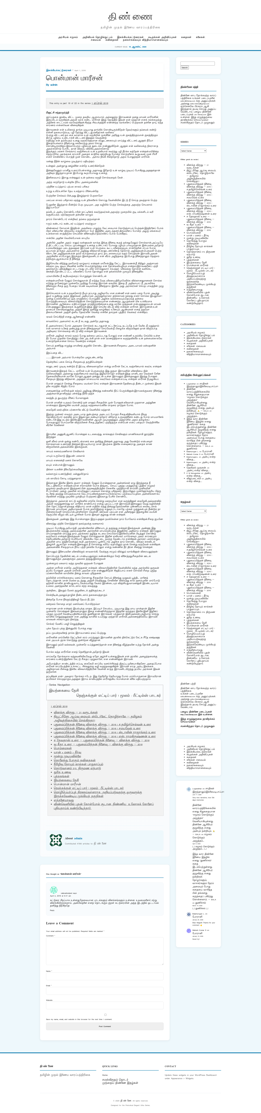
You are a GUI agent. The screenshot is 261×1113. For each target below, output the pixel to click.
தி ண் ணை (130, 15)
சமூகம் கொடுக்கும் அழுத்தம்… (197, 415)
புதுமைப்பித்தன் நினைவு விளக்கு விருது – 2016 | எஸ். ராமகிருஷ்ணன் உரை (105, 737)
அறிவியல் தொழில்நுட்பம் (97, 37)
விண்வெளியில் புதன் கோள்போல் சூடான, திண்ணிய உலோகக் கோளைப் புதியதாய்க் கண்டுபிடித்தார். (198, 298)
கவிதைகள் (111, 40)
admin (53, 85)
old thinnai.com (200, 114)
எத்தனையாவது (64, 800)
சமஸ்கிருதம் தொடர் (115, 1080)
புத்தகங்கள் (61, 776)
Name (49, 971)
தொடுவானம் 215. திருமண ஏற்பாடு (77, 768)
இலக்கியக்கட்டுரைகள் (130, 37)
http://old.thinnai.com (188, 714)
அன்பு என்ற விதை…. (198, 470)
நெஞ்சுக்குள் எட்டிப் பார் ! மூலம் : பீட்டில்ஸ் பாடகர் (118, 695)
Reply (52, 910)
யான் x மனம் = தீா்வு (67, 752)
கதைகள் (186, 37)
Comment (50, 935)
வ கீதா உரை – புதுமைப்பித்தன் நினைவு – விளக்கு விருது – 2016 (98, 745)
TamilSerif (191, 721)
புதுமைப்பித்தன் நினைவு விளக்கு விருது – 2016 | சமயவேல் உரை (97, 729)
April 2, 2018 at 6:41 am (60, 895)
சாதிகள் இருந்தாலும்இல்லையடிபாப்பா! (202, 385)
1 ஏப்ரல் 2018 (100, 103)
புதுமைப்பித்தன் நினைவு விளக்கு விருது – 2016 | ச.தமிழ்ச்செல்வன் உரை (102, 725)
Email (49, 985)
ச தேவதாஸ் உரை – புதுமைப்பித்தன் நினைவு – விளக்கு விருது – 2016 (101, 740)
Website (49, 1000)
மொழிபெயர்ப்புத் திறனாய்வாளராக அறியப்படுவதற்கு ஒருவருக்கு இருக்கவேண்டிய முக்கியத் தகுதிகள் (98, 794)
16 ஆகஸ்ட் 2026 (137, 46)
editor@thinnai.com (187, 101)
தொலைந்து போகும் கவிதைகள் (75, 760)
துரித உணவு (62, 772)
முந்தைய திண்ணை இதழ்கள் (120, 1083)
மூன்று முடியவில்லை (67, 756)
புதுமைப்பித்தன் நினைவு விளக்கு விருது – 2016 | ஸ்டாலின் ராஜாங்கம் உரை (105, 732)
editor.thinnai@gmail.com (199, 103)
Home (105, 1075)
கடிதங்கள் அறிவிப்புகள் (162, 37)
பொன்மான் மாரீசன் (197, 265)
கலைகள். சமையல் (196, 346)
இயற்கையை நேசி (64, 690)
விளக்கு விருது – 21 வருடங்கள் (76, 713)
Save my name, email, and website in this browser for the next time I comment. (79, 1019)
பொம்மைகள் (63, 748)
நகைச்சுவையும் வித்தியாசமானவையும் (145, 40)
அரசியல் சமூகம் (68, 37)
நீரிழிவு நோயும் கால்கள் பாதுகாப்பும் (78, 764)
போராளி (207, 451)
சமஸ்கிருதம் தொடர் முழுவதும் (197, 726)
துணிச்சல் (192, 448)
